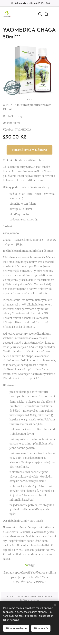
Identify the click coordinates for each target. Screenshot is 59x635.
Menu (52, 14)
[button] (39, 14)
